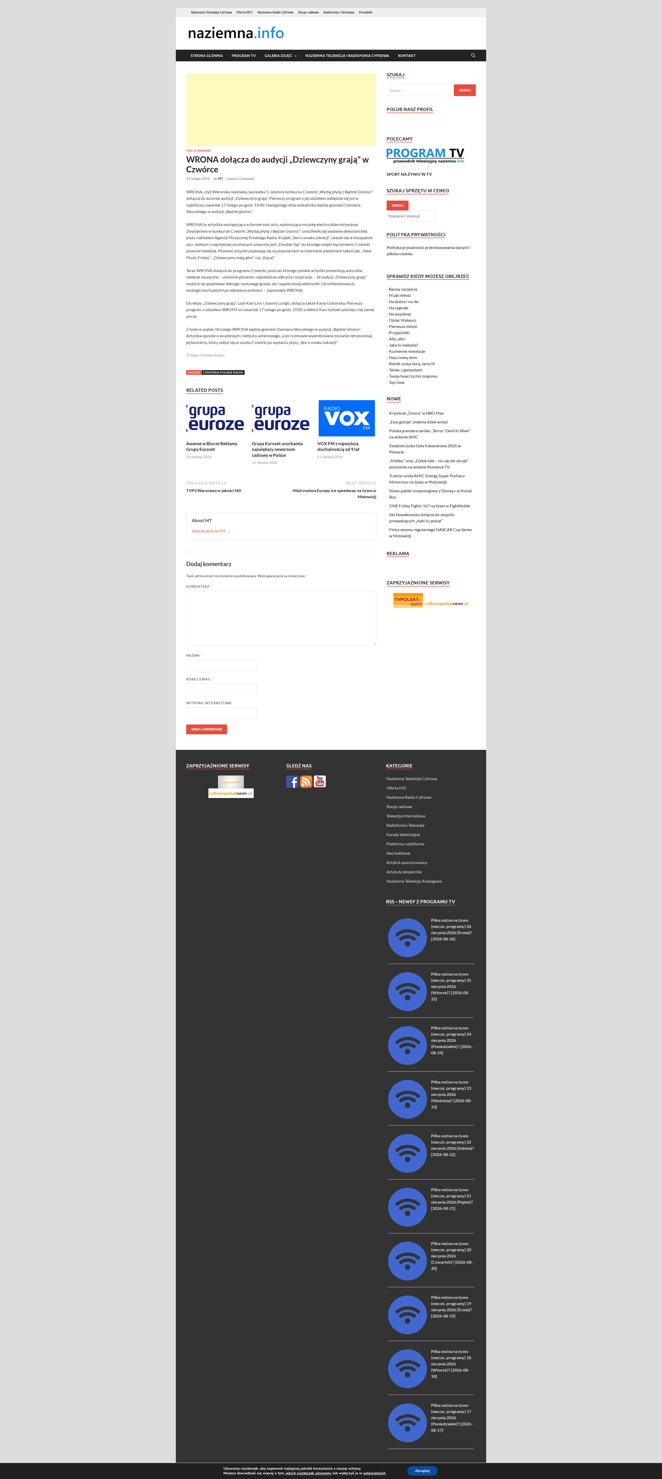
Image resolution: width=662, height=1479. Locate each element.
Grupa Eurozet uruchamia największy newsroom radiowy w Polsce (277, 449)
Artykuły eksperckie (404, 871)
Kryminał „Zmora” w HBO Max (416, 413)
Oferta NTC (244, 12)
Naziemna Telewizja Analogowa (414, 880)
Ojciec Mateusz (402, 320)
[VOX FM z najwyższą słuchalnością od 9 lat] (346, 420)
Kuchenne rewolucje (407, 351)
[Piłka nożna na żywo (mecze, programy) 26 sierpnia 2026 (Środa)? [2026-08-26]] (407, 955)
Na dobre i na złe (403, 301)
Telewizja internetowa (405, 815)
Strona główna (207, 56)
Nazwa (194, 655)
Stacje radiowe (308, 12)
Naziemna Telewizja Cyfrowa (211, 12)
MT (220, 179)
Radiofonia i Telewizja (339, 12)
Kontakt (407, 56)
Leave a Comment (240, 179)
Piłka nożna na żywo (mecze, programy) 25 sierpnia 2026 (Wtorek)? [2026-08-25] (451, 986)
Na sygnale (398, 307)
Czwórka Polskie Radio (223, 372)
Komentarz (199, 586)
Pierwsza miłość (403, 326)
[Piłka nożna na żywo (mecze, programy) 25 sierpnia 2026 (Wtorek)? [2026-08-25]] (407, 1009)
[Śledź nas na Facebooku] (292, 781)
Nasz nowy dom (403, 357)
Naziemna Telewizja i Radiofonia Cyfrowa (347, 56)
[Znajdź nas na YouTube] (320, 781)
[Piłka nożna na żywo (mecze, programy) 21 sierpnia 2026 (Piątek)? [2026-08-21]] (407, 1224)
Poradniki (365, 12)
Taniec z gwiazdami (405, 369)
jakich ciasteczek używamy (308, 1473)
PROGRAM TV (244, 56)
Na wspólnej (400, 313)
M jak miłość (400, 295)
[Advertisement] (281, 110)
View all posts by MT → (211, 530)
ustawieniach (374, 1473)
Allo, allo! (397, 338)
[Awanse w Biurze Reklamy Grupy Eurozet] (215, 420)
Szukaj (397, 205)
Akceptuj (422, 1470)
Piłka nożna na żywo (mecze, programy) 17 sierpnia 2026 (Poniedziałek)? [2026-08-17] (451, 1417)
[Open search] (473, 56)
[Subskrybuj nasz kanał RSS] (306, 781)
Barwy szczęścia (403, 289)
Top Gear (397, 382)
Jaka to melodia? (403, 344)
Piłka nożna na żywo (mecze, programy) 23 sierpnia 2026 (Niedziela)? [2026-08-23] (451, 1094)
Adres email (200, 679)
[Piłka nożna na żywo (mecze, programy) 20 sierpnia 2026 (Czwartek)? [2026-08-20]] (407, 1278)
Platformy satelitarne (405, 843)
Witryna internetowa (209, 703)
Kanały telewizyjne (403, 834)
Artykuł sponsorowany (406, 862)
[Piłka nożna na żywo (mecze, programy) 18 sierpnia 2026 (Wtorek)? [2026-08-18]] (407, 1386)
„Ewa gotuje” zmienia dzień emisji (418, 421)
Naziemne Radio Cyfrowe (276, 12)
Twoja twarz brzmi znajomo (413, 376)
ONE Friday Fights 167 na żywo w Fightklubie (429, 505)
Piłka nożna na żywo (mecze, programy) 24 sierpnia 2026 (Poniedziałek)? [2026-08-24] (451, 1040)
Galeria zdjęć (278, 56)
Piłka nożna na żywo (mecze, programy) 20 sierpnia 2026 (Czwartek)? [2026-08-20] (452, 1256)
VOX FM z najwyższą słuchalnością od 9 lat (338, 446)
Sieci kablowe (398, 853)
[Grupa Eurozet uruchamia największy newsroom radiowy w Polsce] (281, 420)
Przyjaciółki (399, 332)
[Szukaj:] (431, 90)
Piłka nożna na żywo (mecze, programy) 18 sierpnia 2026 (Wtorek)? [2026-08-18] (451, 1364)
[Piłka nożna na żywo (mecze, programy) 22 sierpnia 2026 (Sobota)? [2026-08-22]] (407, 1171)
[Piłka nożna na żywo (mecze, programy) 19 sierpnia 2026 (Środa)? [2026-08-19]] (407, 1332)
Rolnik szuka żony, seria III (412, 363)
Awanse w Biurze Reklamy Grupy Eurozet (211, 446)
